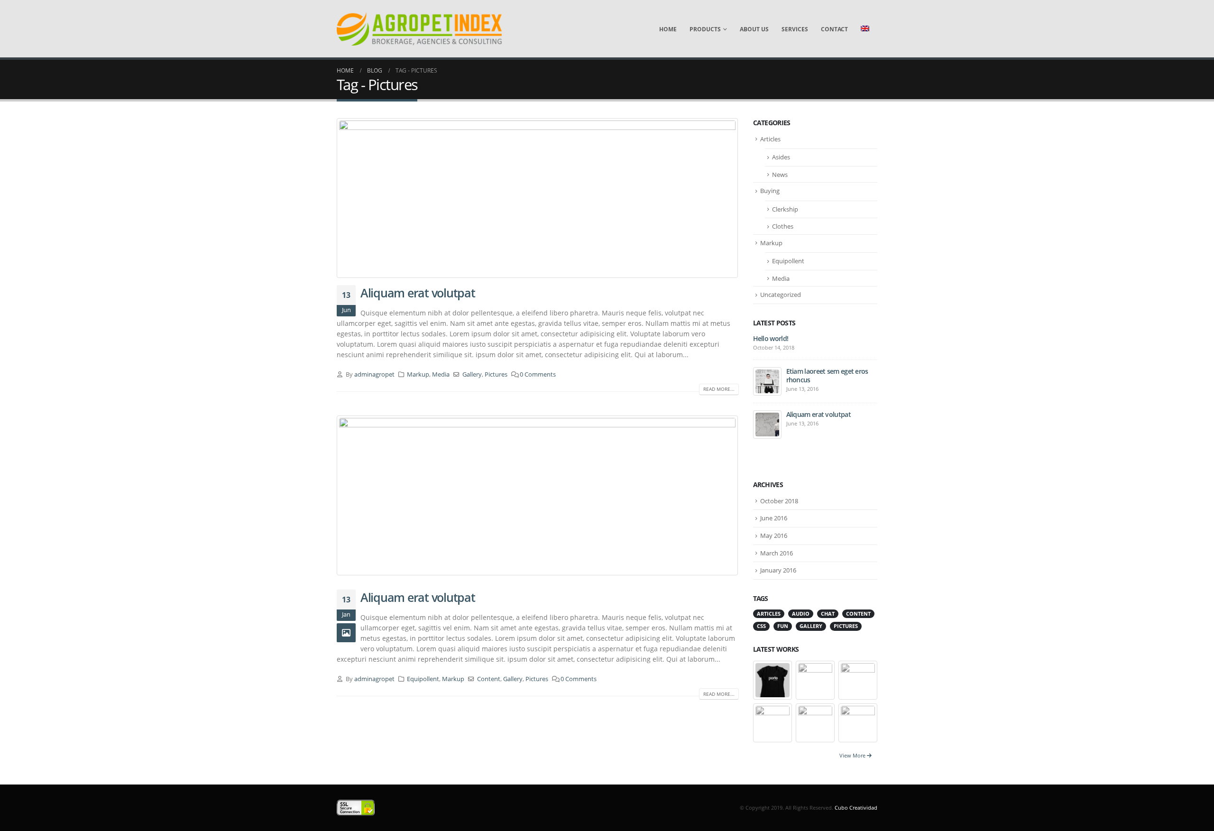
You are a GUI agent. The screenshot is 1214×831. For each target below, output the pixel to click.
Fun (782, 626)
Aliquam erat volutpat (417, 293)
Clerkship (785, 209)
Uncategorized (780, 294)
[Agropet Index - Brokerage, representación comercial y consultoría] (420, 29)
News (780, 174)
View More (853, 755)
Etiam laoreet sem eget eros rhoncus (827, 375)
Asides (781, 157)
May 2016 (773, 535)
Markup (418, 374)
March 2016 (776, 553)
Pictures (496, 374)
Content (488, 679)
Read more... (719, 389)
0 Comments (538, 374)
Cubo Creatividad (856, 807)
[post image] (538, 197)
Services (795, 29)
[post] (767, 380)
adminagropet (374, 374)
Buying (770, 190)
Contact (834, 29)
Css (761, 626)
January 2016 (778, 570)
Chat (828, 613)
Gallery (472, 374)
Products (705, 29)
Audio (800, 613)
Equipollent (423, 679)
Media (441, 374)
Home (668, 29)
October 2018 (779, 501)
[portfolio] (772, 679)
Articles (770, 139)
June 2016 (773, 518)
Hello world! (771, 338)
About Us (754, 29)
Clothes (782, 226)
